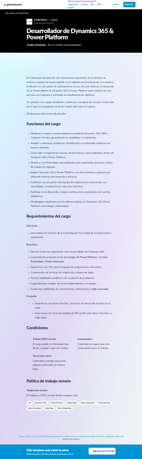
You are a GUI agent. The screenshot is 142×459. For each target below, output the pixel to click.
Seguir (54, 20)
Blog (118, 436)
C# (29, 403)
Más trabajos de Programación (17, 13)
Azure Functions (34, 408)
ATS (92, 5)
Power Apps (72, 403)
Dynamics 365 (40, 403)
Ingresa (116, 4)
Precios (84, 5)
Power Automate (87, 403)
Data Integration (64, 408)
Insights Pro (73, 5)
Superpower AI (89, 1)
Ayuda (71, 8)
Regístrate (128, 4)
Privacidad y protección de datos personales (78, 436)
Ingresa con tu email (103, 451)
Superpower (55, 436)
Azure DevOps (104, 403)
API (122, 436)
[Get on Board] (12, 4)
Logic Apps (49, 408)
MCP (99, 5)
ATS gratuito (44, 436)
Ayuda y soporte (31, 436)
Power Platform (56, 403)
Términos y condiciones (106, 436)
